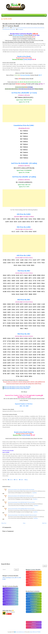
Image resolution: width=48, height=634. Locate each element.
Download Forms (33, 604)
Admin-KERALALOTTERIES (35, 631)
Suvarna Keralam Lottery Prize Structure (17, 388)
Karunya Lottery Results (10, 601)
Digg (27, 479)
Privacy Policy (33, 627)
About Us (34, 622)
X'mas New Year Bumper (33, 572)
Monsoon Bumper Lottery (34, 579)
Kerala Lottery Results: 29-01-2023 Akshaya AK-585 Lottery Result (21, 489)
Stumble (21, 479)
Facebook (11, 479)
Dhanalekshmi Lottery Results (10, 593)
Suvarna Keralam (41, 27)
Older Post (44, 523)
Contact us (34, 624)
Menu (3, 15)
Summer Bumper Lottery (34, 574)
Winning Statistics (33, 601)
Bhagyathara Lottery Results (10, 588)
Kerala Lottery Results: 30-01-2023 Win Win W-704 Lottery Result (21, 496)
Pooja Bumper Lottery (33, 584)
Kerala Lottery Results (32, 27)
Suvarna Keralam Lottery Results (9, 29)
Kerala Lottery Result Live (23, 27)
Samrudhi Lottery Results (10, 604)
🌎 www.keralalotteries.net (19, 631)
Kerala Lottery (14, 27)
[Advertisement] (24, 113)
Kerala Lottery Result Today (33, 593)
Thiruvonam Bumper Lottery (33, 582)
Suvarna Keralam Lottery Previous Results (17, 387)
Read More (35, 492)
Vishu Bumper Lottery (33, 577)
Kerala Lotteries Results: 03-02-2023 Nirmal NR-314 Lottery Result (21, 508)
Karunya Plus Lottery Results (10, 596)
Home (24, 523)
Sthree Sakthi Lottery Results (10, 591)
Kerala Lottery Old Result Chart (33, 596)
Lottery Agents (34, 609)
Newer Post (4, 523)
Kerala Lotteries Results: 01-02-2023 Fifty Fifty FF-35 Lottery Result (21, 502)
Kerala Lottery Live (33, 598)
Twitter (16, 479)
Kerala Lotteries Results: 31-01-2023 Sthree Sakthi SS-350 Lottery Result (22, 515)
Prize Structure (34, 606)
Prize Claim (33, 611)
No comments (20, 29)
